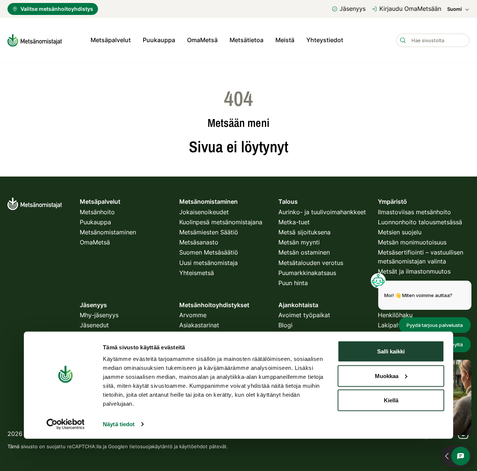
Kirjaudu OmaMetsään (410, 8)
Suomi (454, 9)
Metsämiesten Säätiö (208, 232)
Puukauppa (159, 40)
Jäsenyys (352, 8)
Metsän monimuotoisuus (412, 242)
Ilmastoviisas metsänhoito (414, 212)
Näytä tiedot (119, 424)
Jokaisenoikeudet (204, 212)
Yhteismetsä (196, 273)
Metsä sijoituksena (304, 232)
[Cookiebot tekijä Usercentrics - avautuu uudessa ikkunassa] (65, 424)
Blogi (285, 325)
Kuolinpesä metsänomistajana (220, 222)
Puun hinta (293, 283)
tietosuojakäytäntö (151, 446)
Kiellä (391, 400)
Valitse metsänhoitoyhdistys (56, 9)
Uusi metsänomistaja (208, 262)
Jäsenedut (94, 325)
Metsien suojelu (399, 232)
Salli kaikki (391, 351)
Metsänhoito (97, 212)
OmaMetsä (202, 40)
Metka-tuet (294, 222)
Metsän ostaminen (304, 252)
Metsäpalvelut (111, 40)
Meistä (284, 40)
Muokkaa (386, 375)
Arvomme (192, 315)
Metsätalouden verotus (310, 262)
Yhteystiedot (324, 40)
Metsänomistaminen (108, 232)
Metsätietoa (246, 40)
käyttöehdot (193, 446)
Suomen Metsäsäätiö (208, 252)
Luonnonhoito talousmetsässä (420, 222)
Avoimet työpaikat (304, 315)
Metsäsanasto (198, 242)
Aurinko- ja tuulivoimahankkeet (322, 212)
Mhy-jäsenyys (99, 315)
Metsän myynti (299, 242)
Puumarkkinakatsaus (307, 273)
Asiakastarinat (199, 325)
